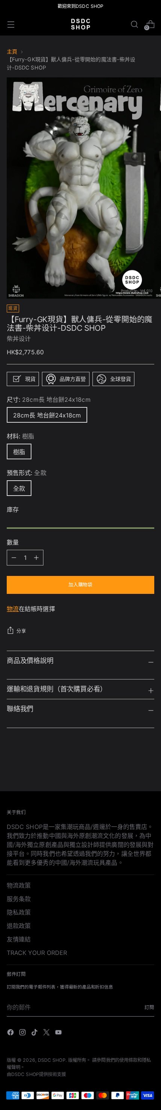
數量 (13, 542)
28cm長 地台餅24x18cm (47, 415)
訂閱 (149, 1007)
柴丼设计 (19, 338)
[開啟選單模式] (10, 24)
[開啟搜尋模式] (134, 24)
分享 (21, 631)
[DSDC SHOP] (80, 24)
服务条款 (19, 899)
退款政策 (19, 925)
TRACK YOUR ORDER (37, 952)
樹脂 (19, 452)
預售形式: (26, 473)
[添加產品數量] (14, 557)
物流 (13, 609)
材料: (20, 436)
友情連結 (19, 939)
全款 (19, 488)
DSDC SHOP (52, 1060)
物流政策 (19, 885)
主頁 (12, 51)
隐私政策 (19, 912)
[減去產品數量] (36, 557)
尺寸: (49, 399)
